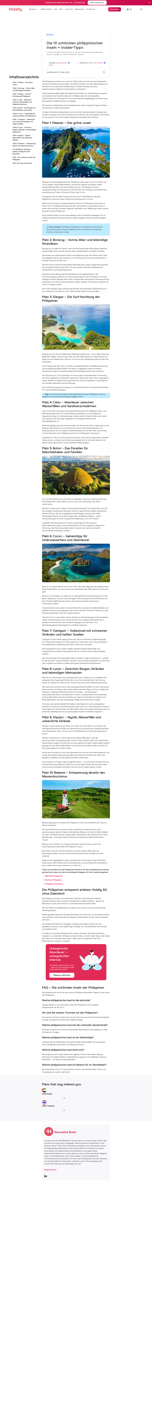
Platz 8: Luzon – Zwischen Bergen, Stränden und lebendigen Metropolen (24, 130)
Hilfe (55, 9)
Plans (61, 9)
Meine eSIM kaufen (97, 2)
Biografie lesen (50, 1170)
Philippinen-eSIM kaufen (61, 975)
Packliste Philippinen (53, 880)
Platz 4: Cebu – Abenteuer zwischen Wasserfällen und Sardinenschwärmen (22, 102)
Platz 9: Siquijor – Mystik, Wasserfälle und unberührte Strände (22, 138)
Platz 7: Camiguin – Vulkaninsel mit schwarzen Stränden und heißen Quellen (23, 122)
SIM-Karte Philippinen (54, 876)
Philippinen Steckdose (54, 884)
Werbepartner (79, 9)
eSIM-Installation (46, 9)
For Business (90, 9)
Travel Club (69, 9)
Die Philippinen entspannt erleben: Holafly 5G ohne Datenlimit (22, 151)
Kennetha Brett (65, 1132)
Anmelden (114, 9)
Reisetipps (50, 34)
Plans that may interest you (22, 163)
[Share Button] (103, 72)
